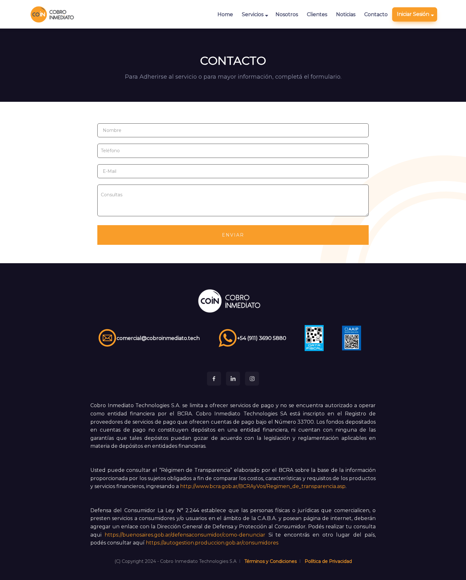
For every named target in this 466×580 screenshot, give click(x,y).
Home (225, 14)
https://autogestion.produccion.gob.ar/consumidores (212, 543)
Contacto (376, 14)
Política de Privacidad (328, 561)
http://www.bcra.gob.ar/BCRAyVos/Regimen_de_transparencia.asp (263, 486)
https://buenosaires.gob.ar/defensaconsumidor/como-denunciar (185, 535)
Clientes (317, 14)
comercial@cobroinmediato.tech (158, 338)
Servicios (252, 14)
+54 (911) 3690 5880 (261, 338)
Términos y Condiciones (270, 561)
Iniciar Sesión (413, 14)
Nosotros (286, 14)
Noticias (345, 14)
